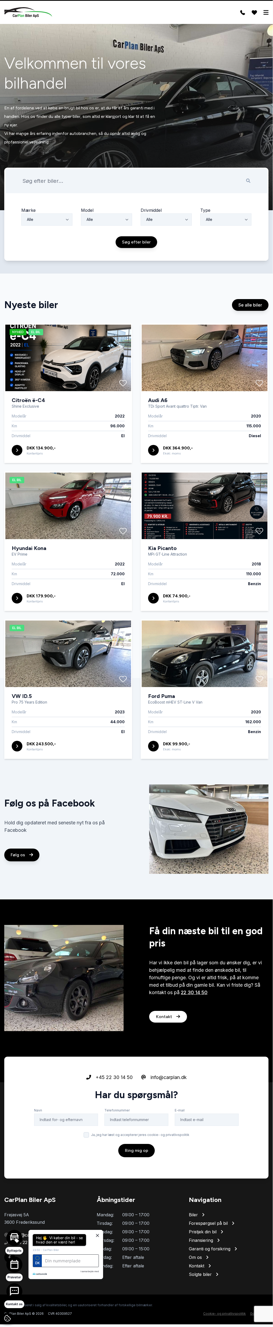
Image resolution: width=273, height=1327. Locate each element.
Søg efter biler (136, 242)
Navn (38, 1110)
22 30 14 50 (194, 992)
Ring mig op (136, 1150)
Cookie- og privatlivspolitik (224, 1314)
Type (205, 210)
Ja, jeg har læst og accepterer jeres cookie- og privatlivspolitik (140, 1135)
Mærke (28, 210)
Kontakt (164, 1016)
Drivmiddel (151, 210)
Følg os (18, 854)
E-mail (180, 1110)
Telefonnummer (117, 1110)
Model (87, 210)
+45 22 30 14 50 (113, 1077)
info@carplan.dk (168, 1077)
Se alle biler (250, 305)
